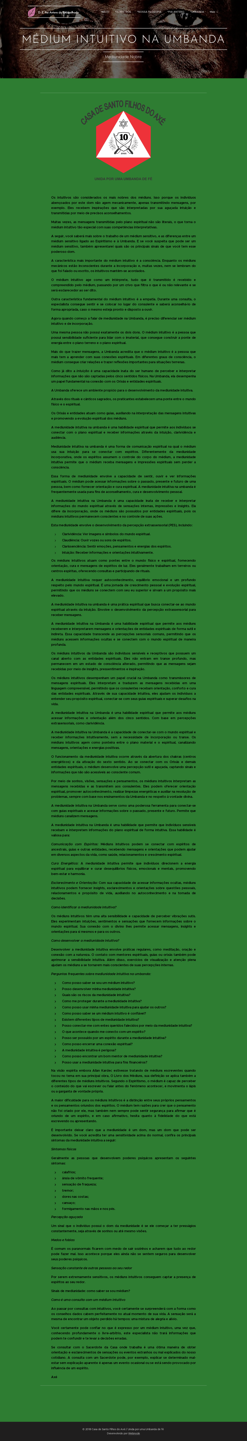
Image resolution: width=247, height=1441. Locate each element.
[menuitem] (106, 11)
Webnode (134, 1433)
